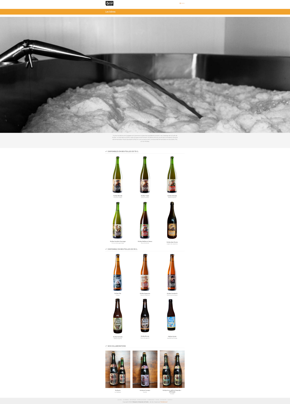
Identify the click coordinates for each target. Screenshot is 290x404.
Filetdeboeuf (163, 402)
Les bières (126, 399)
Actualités (163, 399)
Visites (157, 399)
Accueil (120, 399)
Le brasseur (150, 399)
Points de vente (141, 399)
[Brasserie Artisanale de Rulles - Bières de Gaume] (109, 3)
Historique (133, 399)
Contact (170, 399)
